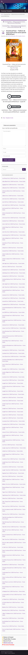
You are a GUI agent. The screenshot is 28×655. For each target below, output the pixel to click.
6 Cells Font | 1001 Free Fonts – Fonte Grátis (12, 547)
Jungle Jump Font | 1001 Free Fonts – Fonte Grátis (14, 448)
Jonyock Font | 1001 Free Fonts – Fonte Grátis (13, 380)
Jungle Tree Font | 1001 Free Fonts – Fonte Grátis (14, 470)
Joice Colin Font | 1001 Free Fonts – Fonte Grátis (13, 224)
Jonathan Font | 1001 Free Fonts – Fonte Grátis (13, 353)
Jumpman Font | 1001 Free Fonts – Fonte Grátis (13, 295)
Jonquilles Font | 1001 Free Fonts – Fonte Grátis (13, 369)
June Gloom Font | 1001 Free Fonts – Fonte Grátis (14, 356)
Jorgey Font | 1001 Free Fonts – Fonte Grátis (12, 414)
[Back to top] (25, 651)
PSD (17, 36)
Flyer (10, 36)
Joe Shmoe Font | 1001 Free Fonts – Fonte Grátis (13, 178)
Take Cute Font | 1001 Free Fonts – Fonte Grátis (13, 506)
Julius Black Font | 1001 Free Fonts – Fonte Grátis (13, 181)
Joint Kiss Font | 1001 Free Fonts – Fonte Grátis (13, 232)
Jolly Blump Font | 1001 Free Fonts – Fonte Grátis (13, 273)
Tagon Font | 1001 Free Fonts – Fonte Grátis (12, 492)
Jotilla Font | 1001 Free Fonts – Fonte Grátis (12, 451)
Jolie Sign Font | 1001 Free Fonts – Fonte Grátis (13, 263)
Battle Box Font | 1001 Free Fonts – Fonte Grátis (13, 610)
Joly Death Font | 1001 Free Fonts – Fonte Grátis (13, 298)
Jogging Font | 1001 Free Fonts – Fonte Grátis (13, 184)
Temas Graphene (11, 653)
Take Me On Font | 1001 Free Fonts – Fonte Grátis (14, 526)
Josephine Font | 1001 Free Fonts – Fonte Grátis (13, 424)
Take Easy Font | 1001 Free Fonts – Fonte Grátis (13, 514)
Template (20, 36)
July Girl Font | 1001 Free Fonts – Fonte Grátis (13, 202)
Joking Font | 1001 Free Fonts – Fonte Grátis (12, 247)
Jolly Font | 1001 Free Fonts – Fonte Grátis (12, 266)
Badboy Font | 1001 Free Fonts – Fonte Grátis (13, 607)
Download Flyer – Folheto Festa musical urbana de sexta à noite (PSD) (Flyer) (14, 26)
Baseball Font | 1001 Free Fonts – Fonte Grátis (13, 564)
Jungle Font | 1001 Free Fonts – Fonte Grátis (12, 383)
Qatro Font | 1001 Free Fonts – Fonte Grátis (12, 476)
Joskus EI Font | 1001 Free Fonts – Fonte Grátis (13, 432)
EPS (8, 36)
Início (2, 14)
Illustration (13, 36)
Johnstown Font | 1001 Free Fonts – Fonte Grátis (13, 217)
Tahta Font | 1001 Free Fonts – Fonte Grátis (12, 498)
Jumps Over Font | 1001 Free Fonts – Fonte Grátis (14, 328)
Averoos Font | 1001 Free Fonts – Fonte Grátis (13, 626)
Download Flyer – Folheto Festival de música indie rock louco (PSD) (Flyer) (15, 22)
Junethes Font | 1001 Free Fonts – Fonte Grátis (13, 377)
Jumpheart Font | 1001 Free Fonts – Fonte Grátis (13, 269)
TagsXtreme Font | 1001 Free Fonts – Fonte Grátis (14, 495)
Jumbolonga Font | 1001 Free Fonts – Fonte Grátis (14, 235)
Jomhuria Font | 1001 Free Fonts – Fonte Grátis (13, 325)
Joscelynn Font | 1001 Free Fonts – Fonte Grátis (13, 421)
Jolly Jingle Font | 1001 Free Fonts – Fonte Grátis (13, 284)
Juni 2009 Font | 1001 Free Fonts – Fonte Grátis (13, 312)
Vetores (23, 36)
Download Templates (6, 11)
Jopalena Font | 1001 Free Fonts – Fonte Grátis (13, 394)
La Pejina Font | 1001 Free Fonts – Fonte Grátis (13, 599)
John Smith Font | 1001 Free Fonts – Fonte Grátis (13, 205)
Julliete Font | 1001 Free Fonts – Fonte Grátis (12, 195)
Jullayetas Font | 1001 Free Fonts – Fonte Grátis (13, 187)
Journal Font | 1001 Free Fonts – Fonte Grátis (12, 301)
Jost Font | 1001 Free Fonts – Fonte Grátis (12, 444)
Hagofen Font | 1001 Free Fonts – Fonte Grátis (13, 473)
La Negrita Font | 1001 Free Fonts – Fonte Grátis (13, 591)
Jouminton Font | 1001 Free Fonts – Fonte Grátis (13, 459)
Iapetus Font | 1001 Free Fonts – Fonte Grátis (13, 618)
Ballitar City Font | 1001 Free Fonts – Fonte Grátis (13, 484)
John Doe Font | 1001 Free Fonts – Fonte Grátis (13, 198)
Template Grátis (9, 117)
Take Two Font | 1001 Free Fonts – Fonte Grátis (13, 539)
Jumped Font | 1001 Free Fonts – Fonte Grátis (13, 250)
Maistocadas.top (7, 642)
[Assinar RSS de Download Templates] (2, 1)
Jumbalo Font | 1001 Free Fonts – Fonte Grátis (13, 220)
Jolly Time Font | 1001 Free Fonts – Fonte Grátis (13, 287)
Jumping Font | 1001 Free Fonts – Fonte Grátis (13, 276)
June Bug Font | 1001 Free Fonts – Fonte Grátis (13, 350)
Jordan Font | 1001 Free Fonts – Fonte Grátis (12, 400)
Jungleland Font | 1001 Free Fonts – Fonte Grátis (13, 304)
